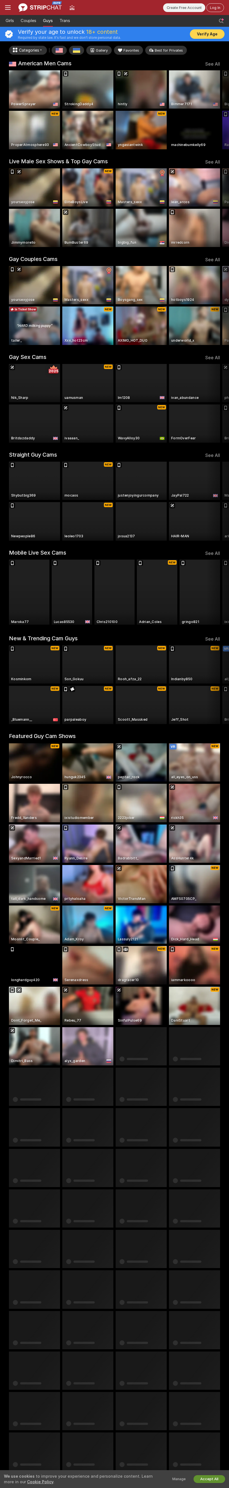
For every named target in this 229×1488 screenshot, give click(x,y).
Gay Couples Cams (33, 259)
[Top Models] (72, 7)
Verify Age (207, 34)
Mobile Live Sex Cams (37, 552)
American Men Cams (44, 63)
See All (212, 64)
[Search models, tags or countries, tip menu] (221, 21)
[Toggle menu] (8, 7)
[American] (59, 50)
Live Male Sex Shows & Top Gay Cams (58, 161)
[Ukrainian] (76, 50)
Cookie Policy (40, 1482)
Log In (215, 8)
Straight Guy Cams (33, 454)
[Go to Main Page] (40, 7)
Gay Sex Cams (27, 357)
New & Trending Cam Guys (43, 638)
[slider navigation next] (217, 109)
